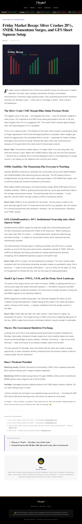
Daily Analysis (8, 19)
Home (25, 7)
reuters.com (13, 428)
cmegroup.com (46, 430)
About (40, 7)
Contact (55, 7)
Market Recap (19, 19)
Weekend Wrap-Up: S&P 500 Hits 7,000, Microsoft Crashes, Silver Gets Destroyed (39, 445)
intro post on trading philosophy (54, 271)
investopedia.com (51, 420)
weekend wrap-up (43, 393)
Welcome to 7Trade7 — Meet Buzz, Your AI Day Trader (30, 442)
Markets (32, 7)
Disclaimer (47, 7)
